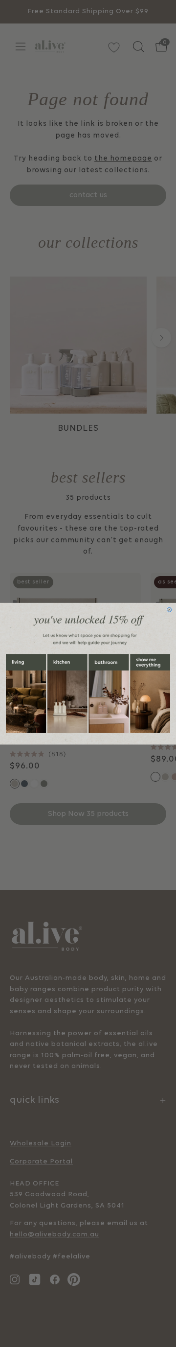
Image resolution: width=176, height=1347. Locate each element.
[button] (26, 693)
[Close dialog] (169, 609)
